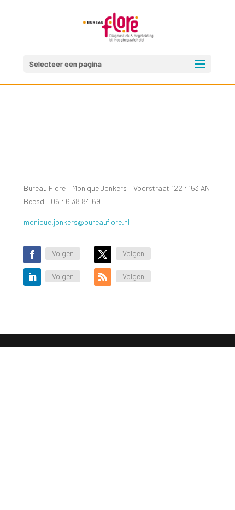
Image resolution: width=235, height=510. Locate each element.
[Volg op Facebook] (32, 254)
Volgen (63, 253)
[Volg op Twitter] (102, 254)
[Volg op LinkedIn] (32, 277)
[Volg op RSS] (102, 277)
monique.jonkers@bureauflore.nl (77, 222)
